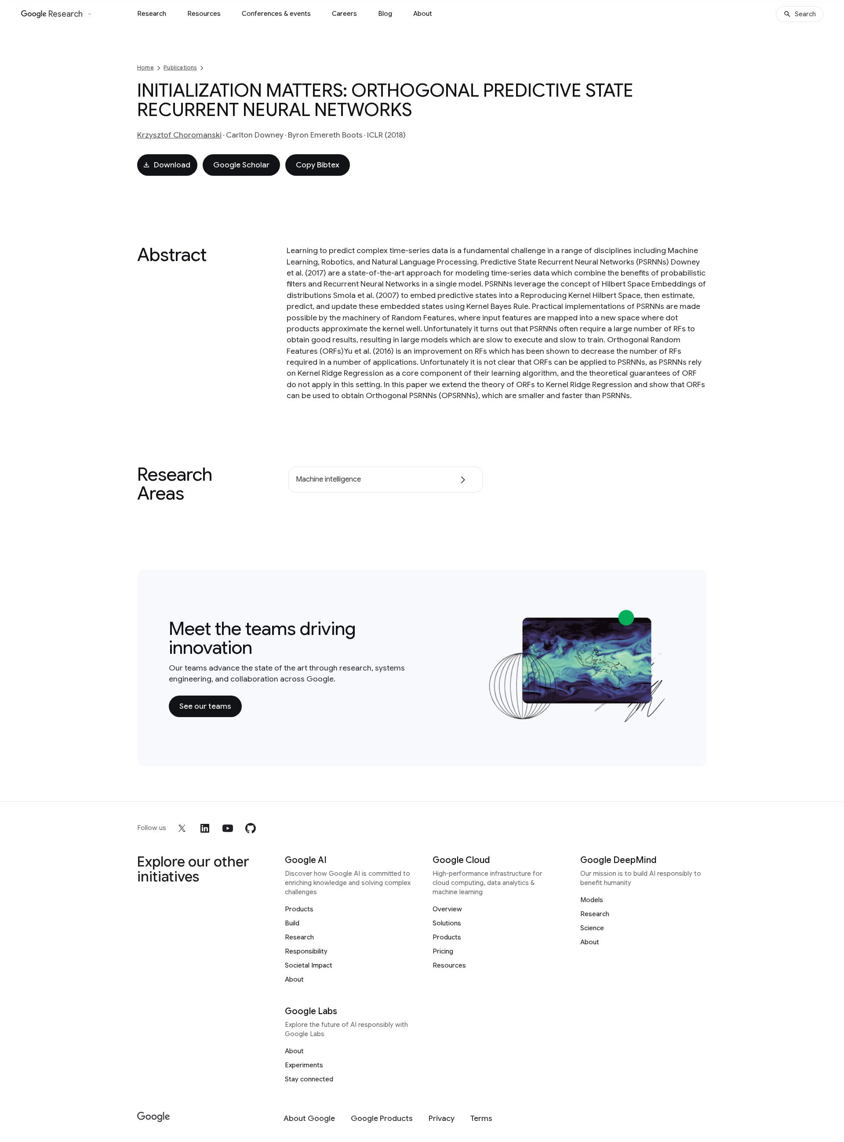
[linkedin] (204, 828)
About (422, 14)
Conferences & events (276, 14)
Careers (344, 14)
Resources (204, 14)
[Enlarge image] (662, 718)
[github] (250, 828)
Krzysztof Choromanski (179, 135)
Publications (180, 67)
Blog (385, 14)
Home (145, 67)
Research (151, 14)
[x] (182, 828)
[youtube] (227, 828)
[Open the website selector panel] (89, 14)
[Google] (153, 1117)
